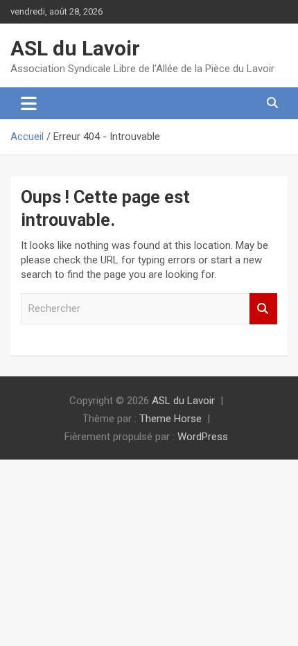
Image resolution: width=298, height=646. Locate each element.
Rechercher (263, 308)
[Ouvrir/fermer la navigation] (28, 103)
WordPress (202, 436)
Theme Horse (170, 418)
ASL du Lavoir (75, 48)
